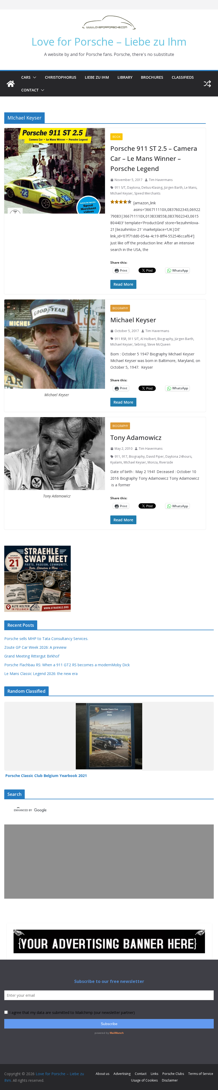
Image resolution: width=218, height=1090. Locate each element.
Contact (30, 89)
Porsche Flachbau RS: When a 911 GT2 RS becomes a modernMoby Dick (67, 664)
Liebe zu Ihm (97, 77)
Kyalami (116, 462)
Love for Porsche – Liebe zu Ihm (109, 41)
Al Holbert (148, 339)
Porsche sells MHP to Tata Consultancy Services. (46, 638)
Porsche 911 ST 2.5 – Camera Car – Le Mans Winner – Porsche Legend (153, 158)
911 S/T (120, 187)
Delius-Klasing (151, 187)
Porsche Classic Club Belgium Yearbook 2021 (46, 775)
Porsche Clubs (173, 1073)
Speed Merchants (147, 193)
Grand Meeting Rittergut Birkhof (31, 656)
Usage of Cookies (144, 1080)
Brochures (152, 77)
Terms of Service (200, 1073)
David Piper (155, 456)
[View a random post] (207, 83)
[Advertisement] (109, 861)
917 (124, 456)
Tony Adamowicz (135, 437)
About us (102, 1073)
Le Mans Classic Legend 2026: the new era (41, 673)
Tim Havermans (161, 180)
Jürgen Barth (173, 187)
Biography (120, 308)
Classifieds (183, 77)
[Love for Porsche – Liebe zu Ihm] (10, 83)
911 (117, 456)
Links (154, 1073)
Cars (26, 77)
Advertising (122, 1073)
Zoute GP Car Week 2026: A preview (35, 647)
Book (116, 137)
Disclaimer (170, 1080)
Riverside (166, 462)
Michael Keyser (133, 319)
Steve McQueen (158, 344)
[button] (33, 77)
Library (125, 77)
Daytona (133, 187)
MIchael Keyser (121, 193)
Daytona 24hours (178, 456)
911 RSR (120, 339)
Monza (153, 462)
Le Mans (190, 187)
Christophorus (60, 77)
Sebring (140, 344)
